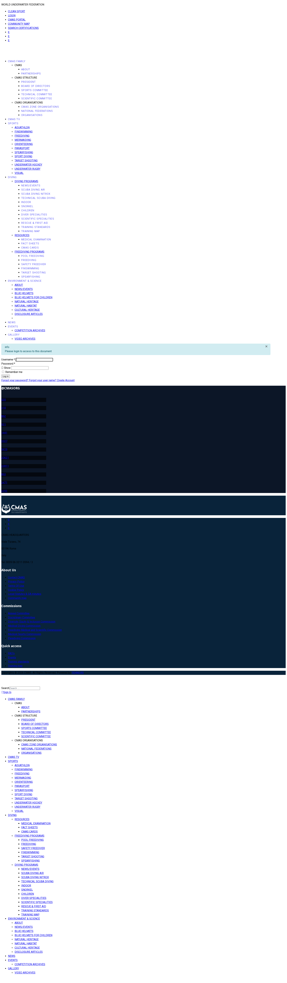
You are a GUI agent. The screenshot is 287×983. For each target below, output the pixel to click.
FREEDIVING (22, 135)
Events (12, 657)
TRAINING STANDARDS (35, 227)
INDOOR (26, 202)
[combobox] (24, 688)
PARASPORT (22, 148)
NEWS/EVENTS (30, 185)
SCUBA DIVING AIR (33, 189)
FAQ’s (11, 653)
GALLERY (14, 334)
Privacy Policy (16, 581)
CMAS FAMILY (16, 61)
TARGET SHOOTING (26, 160)
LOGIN (11, 15)
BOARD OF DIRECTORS (35, 86)
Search (5, 688)
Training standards (18, 661)
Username (8, 359)
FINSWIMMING (24, 131)
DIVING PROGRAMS (26, 181)
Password (8, 363)
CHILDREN (27, 210)
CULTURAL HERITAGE (27, 309)
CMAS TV (14, 119)
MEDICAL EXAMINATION (36, 239)
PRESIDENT (28, 81)
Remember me (13, 372)
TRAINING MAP (30, 231)
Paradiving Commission (22, 638)
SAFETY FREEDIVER (33, 264)
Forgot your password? (15, 380)
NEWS (12, 322)
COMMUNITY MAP (19, 23)
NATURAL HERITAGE (27, 301)
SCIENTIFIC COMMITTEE (36, 98)
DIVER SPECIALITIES (34, 214)
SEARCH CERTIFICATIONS (23, 28)
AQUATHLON (22, 127)
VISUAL (19, 173)
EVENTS (13, 326)
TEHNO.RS (78, 672)
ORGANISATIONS (32, 115)
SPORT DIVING (23, 156)
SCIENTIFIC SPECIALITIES (37, 218)
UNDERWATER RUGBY (27, 168)
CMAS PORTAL (17, 19)
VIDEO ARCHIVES (25, 338)
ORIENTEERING (24, 144)
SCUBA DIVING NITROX (35, 193)
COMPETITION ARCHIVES (30, 330)
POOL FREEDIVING (32, 255)
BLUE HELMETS (24, 293)
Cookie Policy (16, 589)
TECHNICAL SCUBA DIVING (38, 198)
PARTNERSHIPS (31, 73)
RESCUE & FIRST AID (34, 222)
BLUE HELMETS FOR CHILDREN (33, 297)
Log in (5, 376)
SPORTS (13, 123)
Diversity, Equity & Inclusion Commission (31, 621)
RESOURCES (22, 235)
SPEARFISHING (24, 152)
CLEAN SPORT (16, 11)
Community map (17, 598)
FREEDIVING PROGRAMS (29, 251)
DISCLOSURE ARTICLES (29, 314)
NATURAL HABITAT (26, 305)
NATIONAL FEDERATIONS (37, 110)
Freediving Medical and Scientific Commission (35, 630)
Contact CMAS (16, 577)
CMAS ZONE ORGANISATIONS (40, 106)
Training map (15, 665)
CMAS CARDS (30, 247)
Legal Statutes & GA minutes (24, 593)
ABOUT (25, 69)
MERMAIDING (23, 140)
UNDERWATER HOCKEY (28, 164)
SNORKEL (27, 206)
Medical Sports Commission (24, 634)
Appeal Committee (19, 613)
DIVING (12, 177)
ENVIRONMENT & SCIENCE (25, 280)
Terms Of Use (16, 585)
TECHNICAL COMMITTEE (36, 94)
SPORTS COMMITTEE (34, 90)
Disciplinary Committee (21, 617)
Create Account (66, 380)
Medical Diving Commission (24, 625)
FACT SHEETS (30, 243)
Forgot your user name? (43, 380)
